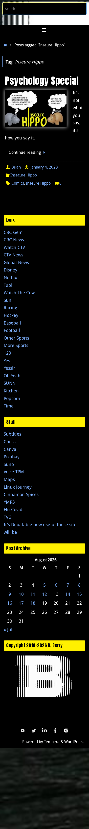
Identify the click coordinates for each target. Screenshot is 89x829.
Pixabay (12, 457)
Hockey (11, 315)
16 (9, 603)
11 (32, 594)
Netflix (10, 277)
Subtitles (12, 434)
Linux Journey (18, 487)
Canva (10, 449)
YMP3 (9, 502)
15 (79, 594)
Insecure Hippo (23, 175)
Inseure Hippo (38, 183)
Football (12, 330)
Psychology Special (42, 81)
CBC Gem (13, 232)
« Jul (8, 629)
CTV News (13, 255)
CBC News (14, 240)
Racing (10, 307)
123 (7, 353)
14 (67, 594)
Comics (17, 183)
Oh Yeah (12, 376)
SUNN (10, 383)
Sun (7, 300)
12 (44, 594)
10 (21, 594)
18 (32, 603)
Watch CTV (14, 247)
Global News (16, 262)
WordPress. (74, 741)
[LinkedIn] (44, 730)
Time (9, 406)
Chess (10, 441)
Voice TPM (14, 472)
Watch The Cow (19, 292)
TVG (7, 517)
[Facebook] (55, 730)
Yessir (9, 368)
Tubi (8, 285)
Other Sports (16, 338)
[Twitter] (33, 730)
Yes (7, 361)
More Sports (16, 345)
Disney (10, 270)
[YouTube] (23, 730)
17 (21, 603)
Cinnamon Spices (21, 494)
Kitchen (11, 391)
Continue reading (25, 152)
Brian (16, 167)
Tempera (52, 741)
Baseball (12, 323)
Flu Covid (13, 509)
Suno (9, 464)
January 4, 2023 (44, 167)
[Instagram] (66, 730)
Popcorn (12, 398)
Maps (9, 479)
